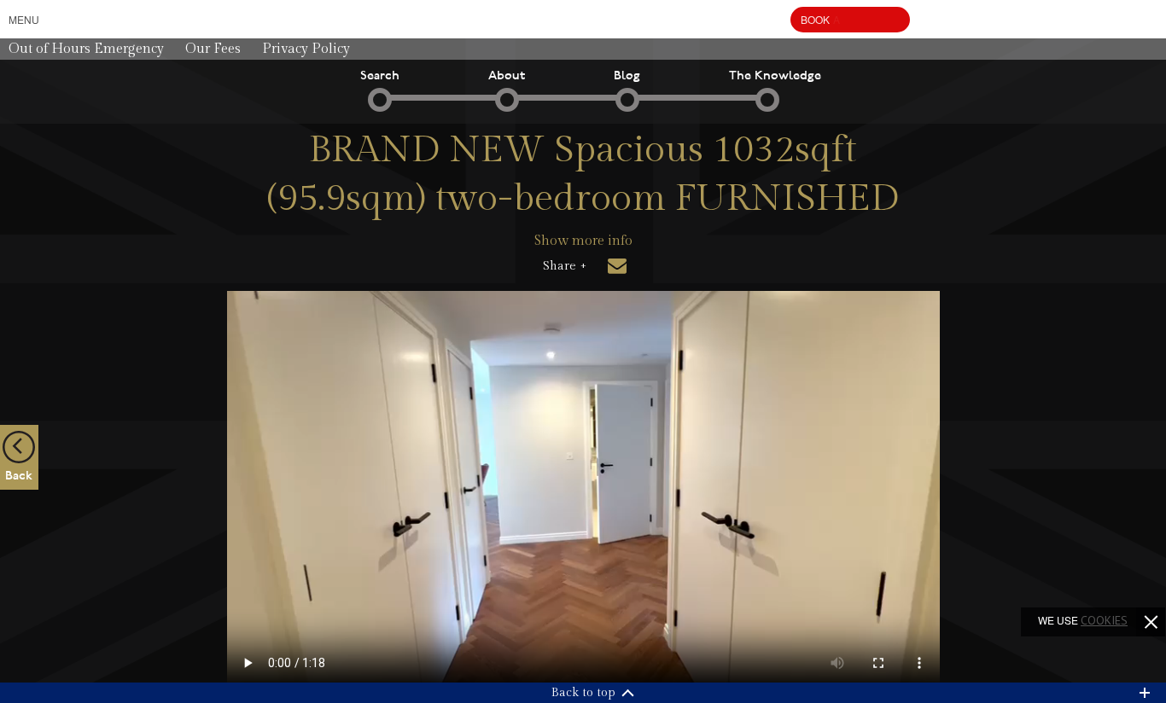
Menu (24, 19)
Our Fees (213, 49)
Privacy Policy (306, 49)
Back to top (583, 693)
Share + (564, 266)
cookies (1104, 620)
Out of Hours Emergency (86, 49)
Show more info (583, 241)
